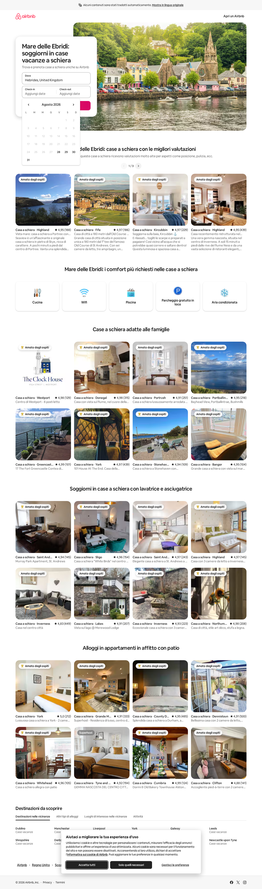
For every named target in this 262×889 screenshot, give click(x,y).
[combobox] (56, 80)
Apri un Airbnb (233, 16)
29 (66, 152)
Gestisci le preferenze (175, 865)
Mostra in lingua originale (167, 5)
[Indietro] (124, 166)
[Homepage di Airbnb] (25, 16)
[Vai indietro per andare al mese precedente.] (29, 105)
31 (28, 160)
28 (58, 152)
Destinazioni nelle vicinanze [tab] (33, 816)
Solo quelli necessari (131, 865)
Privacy (47, 882)
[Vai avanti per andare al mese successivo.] (73, 105)
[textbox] (39, 93)
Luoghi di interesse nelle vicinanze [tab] (105, 816)
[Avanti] (138, 166)
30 (73, 152)
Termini (60, 882)
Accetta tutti (87, 865)
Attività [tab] (138, 816)
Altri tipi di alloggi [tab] (67, 816)
